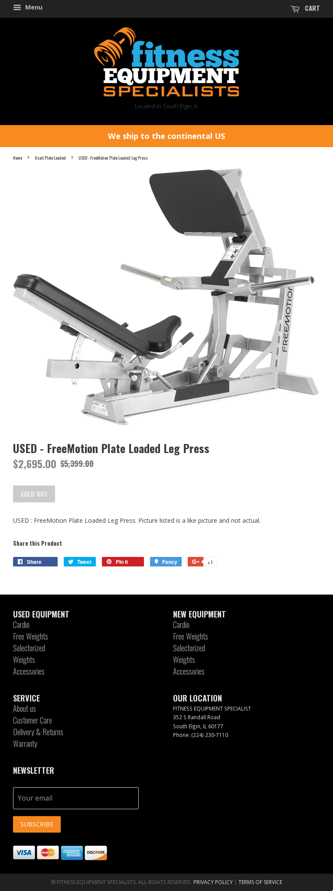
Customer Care (32, 720)
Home (17, 157)
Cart (311, 8)
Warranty (25, 743)
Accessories (29, 671)
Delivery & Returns (38, 731)
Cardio (21, 624)
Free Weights (30, 636)
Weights (24, 659)
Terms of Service (260, 882)
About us (24, 708)
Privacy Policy (213, 882)
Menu (32, 7)
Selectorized (29, 647)
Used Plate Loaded (50, 157)
